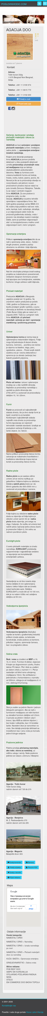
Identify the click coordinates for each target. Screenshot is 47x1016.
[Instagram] (13, 109)
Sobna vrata (31, 962)
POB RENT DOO (13, 969)
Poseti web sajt (24, 103)
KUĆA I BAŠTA (12, 958)
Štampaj (31, 862)
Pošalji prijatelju (15, 867)
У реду (31, 907)
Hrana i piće (31, 1012)
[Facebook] (9, 109)
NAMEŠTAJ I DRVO (14, 937)
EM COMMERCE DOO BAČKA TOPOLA (23, 982)
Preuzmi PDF (32, 867)
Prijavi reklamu (14, 877)
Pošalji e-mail (24, 99)
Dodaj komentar (15, 862)
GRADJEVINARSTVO (15, 962)
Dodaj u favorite (15, 872)
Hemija (40, 1012)
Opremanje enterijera (29, 958)
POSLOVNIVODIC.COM (14, 4)
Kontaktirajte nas (9, 1005)
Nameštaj (28, 941)
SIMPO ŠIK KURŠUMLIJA (17, 971)
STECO (9, 979)
